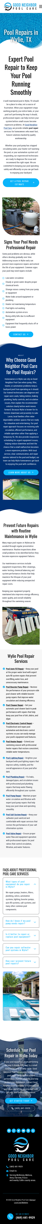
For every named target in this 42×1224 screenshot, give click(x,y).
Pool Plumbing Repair (15, 777)
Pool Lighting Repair (15, 758)
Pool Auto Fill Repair (15, 669)
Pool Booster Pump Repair (17, 687)
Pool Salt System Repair (16, 814)
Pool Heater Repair (14, 741)
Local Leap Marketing (21, 1203)
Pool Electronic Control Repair (19, 723)
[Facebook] (9, 1131)
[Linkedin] (28, 1131)
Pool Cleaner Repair (14, 705)
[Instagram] (14, 1131)
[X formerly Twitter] (18, 1131)
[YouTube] (23, 1131)
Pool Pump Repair (13, 796)
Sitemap (32, 1200)
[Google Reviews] (33, 1131)
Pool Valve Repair (13, 833)
